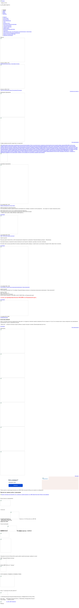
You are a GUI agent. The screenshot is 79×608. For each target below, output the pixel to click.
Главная (4, 9)
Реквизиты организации (8, 35)
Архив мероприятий (7, 25)
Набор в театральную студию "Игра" (7, 205)
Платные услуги (6, 23)
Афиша (4, 10)
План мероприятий (7, 20)
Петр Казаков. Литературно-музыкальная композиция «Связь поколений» (15, 287)
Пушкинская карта (4, 317)
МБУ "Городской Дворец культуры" (7, 235)
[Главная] (2, 0)
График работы (6, 28)
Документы (5, 30)
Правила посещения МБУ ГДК (9, 34)
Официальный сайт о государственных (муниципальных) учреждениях (17, 31)
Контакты (5, 13)
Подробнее (2, 214)
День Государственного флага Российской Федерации (11, 90)
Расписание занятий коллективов (9, 24)
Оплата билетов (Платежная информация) (11, 32)
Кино (4, 11)
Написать (16, 485)
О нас (4, 21)
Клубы (4, 12)
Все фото (77, 475)
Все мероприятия (75, 142)
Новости (5, 17)
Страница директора (7, 26)
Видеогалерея (6, 19)
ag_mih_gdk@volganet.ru (11, 601)
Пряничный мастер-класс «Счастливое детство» (10, 63)
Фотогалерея (5, 18)
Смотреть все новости (74, 91)
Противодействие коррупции (9, 29)
